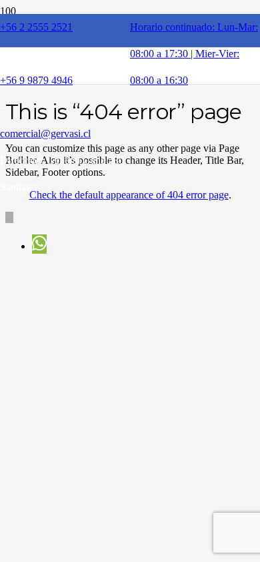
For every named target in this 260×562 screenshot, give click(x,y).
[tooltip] (39, 244)
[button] (9, 217)
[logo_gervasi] (110, 99)
